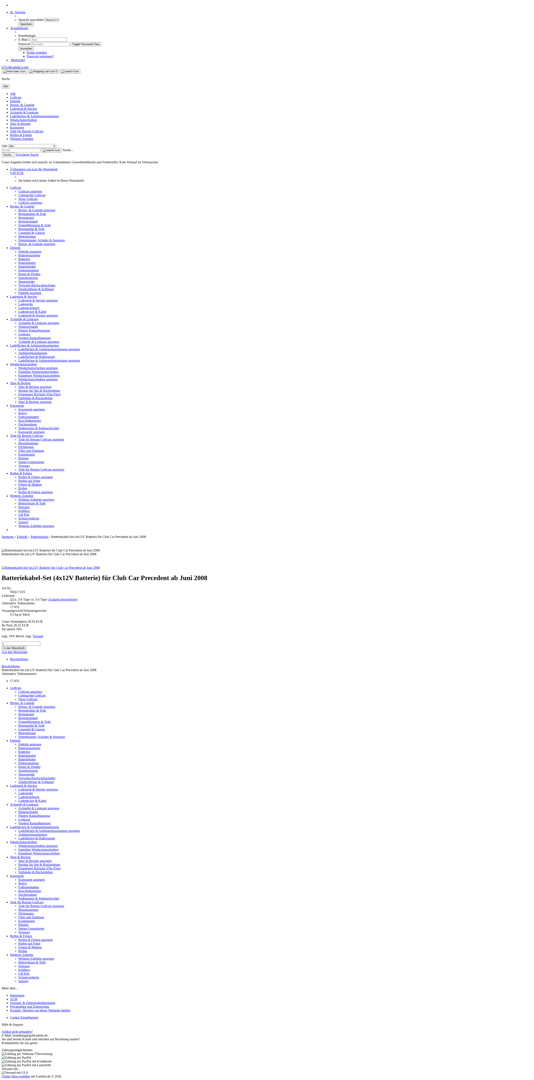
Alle (13, 93)
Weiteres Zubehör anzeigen (36, 499)
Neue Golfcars (28, 199)
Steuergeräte (26, 281)
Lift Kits (23, 514)
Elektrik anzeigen (29, 251)
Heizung (24, 507)
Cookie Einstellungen (24, 1017)
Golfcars (15, 97)
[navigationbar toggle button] (14, 71)
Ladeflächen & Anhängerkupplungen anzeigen (49, 349)
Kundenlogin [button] (19, 28)
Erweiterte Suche (27, 154)
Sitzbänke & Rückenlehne (35, 398)
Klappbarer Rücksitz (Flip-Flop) (39, 394)
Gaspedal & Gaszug (31, 233)
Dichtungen (26, 447)
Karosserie (17, 127)
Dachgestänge (27, 424)
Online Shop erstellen (16, 1076)
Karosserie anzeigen (31, 409)
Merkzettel (17, 60)
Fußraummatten (28, 417)
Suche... (68, 150)
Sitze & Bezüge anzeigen (35, 387)
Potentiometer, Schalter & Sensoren (41, 240)
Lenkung (24, 334)
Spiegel (23, 522)
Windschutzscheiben (23, 120)
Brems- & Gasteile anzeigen (36, 210)
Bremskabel (26, 217)
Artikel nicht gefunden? (17, 1031)
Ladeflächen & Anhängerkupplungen (34, 116)
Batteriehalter (27, 266)
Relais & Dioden (29, 274)
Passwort (24, 44)
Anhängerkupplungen (32, 353)
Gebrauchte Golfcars (32, 195)
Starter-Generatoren (31, 462)
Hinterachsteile (28, 326)
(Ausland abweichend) (62, 599)
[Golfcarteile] (15, 67)
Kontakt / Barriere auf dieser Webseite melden (40, 1010)
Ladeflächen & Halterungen (36, 357)
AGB (13, 999)
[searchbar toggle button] (70, 71)
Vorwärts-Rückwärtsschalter (36, 285)
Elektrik (15, 101)
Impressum (17, 995)
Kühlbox (24, 511)
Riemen (23, 458)
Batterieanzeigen (29, 255)
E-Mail (23, 39)
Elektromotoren (28, 270)
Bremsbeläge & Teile (32, 214)
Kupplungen (26, 454)
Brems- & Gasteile (22, 105)
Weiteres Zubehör (21, 139)
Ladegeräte (25, 304)
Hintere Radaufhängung (34, 330)
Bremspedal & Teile (31, 229)
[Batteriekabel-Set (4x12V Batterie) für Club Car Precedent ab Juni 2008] (51, 567)
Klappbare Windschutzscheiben (39, 375)
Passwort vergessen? (40, 56)
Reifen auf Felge (29, 481)
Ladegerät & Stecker (23, 108)
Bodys (22, 413)
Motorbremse (27, 236)
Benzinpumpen (28, 443)
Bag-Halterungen (29, 420)
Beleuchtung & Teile (32, 503)
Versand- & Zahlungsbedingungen (32, 1003)
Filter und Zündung (31, 451)
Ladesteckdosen (28, 308)
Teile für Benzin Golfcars (26, 131)
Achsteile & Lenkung (24, 112)
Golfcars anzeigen (30, 191)
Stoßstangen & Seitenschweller (38, 428)
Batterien (24, 259)
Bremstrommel (28, 221)
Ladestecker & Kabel (32, 311)
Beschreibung (19, 659)
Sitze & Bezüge (20, 123)
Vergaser (24, 466)
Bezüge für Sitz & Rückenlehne (39, 390)
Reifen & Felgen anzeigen (35, 477)
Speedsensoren (28, 278)
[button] (17, 12)
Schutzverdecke (28, 518)
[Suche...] (51, 150)
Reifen (22, 488)
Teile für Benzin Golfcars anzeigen (41, 439)
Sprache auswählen (31, 20)
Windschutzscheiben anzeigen (38, 368)
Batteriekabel (27, 263)
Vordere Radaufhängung (34, 338)
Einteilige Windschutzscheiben (38, 372)
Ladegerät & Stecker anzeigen (38, 300)
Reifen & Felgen (21, 135)
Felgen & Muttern (30, 484)
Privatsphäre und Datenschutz (29, 1006)
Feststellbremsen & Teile (34, 225)
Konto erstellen (37, 52)
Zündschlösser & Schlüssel (36, 289)
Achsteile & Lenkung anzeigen (38, 323)
